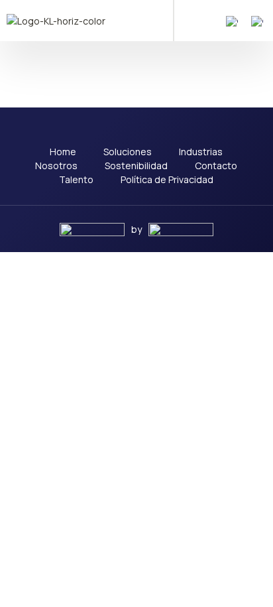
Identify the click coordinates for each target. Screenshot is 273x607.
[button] (193, 20)
